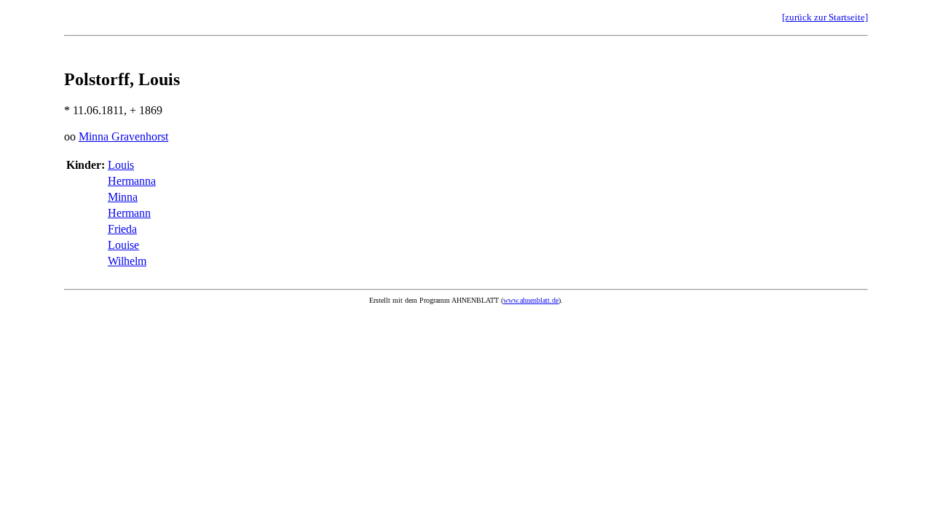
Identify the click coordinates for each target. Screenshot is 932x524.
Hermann (129, 213)
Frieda (122, 229)
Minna (123, 197)
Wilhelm (127, 261)
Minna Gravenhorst (123, 136)
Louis (121, 165)
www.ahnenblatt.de (530, 300)
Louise (123, 245)
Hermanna (132, 181)
